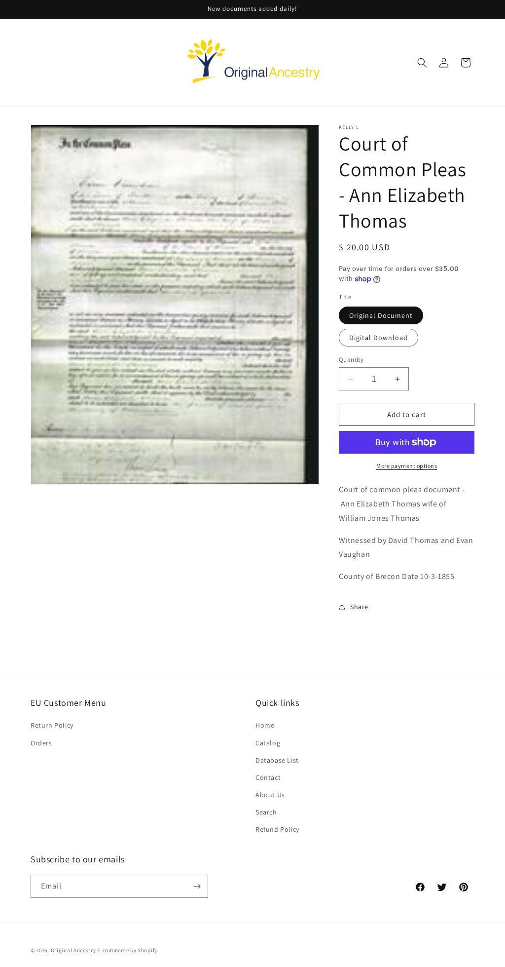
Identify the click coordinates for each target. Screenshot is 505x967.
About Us (270, 794)
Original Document (381, 315)
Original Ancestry (73, 950)
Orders (41, 742)
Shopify (147, 950)
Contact (268, 777)
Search (266, 812)
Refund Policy (277, 829)
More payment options (406, 465)
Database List (277, 760)
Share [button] (359, 606)
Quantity (351, 359)
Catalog (267, 742)
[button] (422, 63)
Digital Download (378, 337)
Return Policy (52, 725)
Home (264, 725)
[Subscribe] (197, 886)
